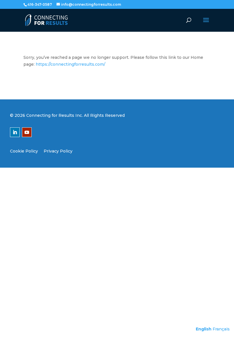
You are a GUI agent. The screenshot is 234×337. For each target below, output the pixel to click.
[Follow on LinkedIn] (15, 132)
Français (221, 329)
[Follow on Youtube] (27, 132)
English (203, 329)
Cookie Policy (24, 151)
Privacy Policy (58, 151)
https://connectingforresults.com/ (70, 64)
